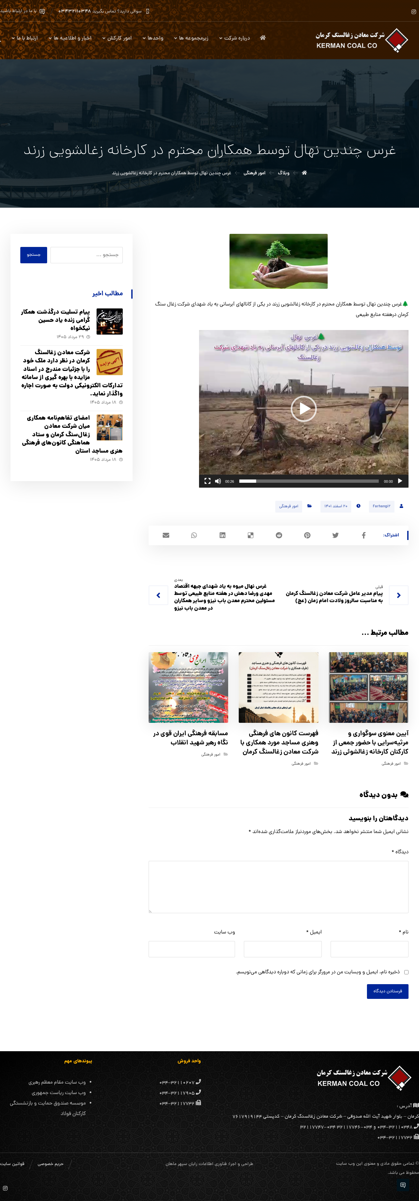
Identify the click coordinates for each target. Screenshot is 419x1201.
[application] (304, 409)
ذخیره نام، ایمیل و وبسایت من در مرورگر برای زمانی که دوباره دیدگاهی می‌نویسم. (318, 972)
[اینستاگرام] (414, 12)
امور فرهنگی (288, 507)
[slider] (309, 481)
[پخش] (400, 481)
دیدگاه (400, 852)
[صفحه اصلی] (304, 173)
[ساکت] (218, 481)
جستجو (34, 255)
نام (404, 932)
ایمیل (314, 932)
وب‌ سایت (224, 932)
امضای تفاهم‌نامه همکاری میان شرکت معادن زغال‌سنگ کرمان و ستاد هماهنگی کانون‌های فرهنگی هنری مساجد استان (72, 435)
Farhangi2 (382, 507)
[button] (304, 409)
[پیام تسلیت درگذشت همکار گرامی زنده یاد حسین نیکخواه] (110, 321)
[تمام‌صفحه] (207, 481)
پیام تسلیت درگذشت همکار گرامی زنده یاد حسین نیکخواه (55, 321)
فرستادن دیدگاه (387, 991)
